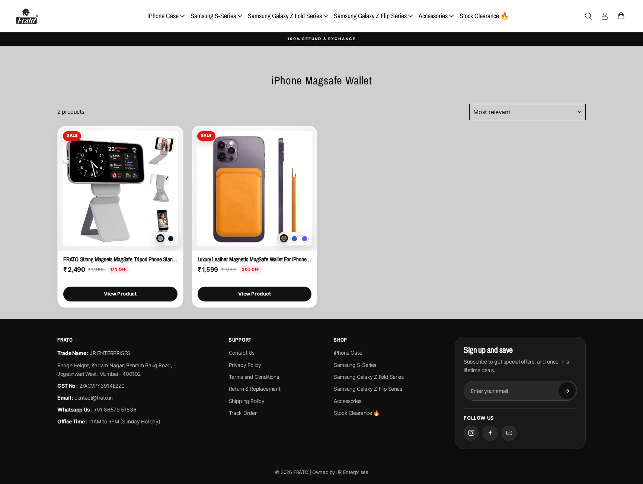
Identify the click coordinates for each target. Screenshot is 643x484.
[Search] (588, 16)
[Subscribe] (567, 390)
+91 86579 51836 (115, 409)
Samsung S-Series (213, 15)
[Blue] (294, 239)
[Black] (171, 239)
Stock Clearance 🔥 (484, 15)
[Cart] (621, 16)
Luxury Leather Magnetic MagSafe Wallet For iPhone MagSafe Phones (255, 259)
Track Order (243, 413)
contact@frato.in (93, 397)
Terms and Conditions (254, 377)
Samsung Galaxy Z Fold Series (285, 15)
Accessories (433, 15)
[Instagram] (471, 433)
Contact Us (242, 352)
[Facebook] (490, 433)
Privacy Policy (245, 365)
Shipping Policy (246, 401)
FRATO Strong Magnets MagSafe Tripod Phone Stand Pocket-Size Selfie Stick (120, 259)
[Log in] (604, 16)
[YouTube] (509, 433)
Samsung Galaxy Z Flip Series (370, 15)
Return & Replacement (255, 388)
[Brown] (284, 238)
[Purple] (305, 239)
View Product (120, 294)
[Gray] (160, 238)
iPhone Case (163, 15)
